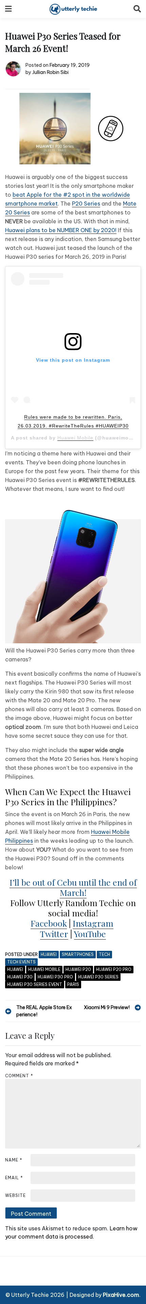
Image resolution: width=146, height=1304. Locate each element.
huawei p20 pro (113, 969)
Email (14, 1177)
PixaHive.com (121, 1294)
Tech (104, 954)
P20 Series (86, 203)
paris (73, 984)
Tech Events (21, 961)
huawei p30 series (98, 976)
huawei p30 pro (55, 976)
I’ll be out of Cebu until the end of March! (73, 887)
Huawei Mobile (75, 437)
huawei (15, 969)
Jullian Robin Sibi (50, 72)
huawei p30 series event (34, 984)
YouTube (90, 933)
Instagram (93, 923)
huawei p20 (78, 969)
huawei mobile (44, 969)
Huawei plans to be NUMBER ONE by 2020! (60, 230)
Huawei (49, 954)
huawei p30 (20, 976)
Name (13, 1160)
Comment (19, 1075)
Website (15, 1195)
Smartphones (78, 954)
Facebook (49, 923)
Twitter (54, 933)
